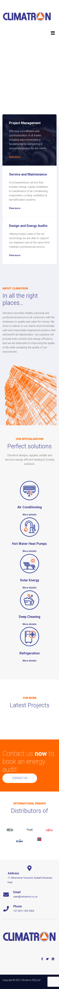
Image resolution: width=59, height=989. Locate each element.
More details (30, 514)
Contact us (19, 778)
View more (14, 156)
